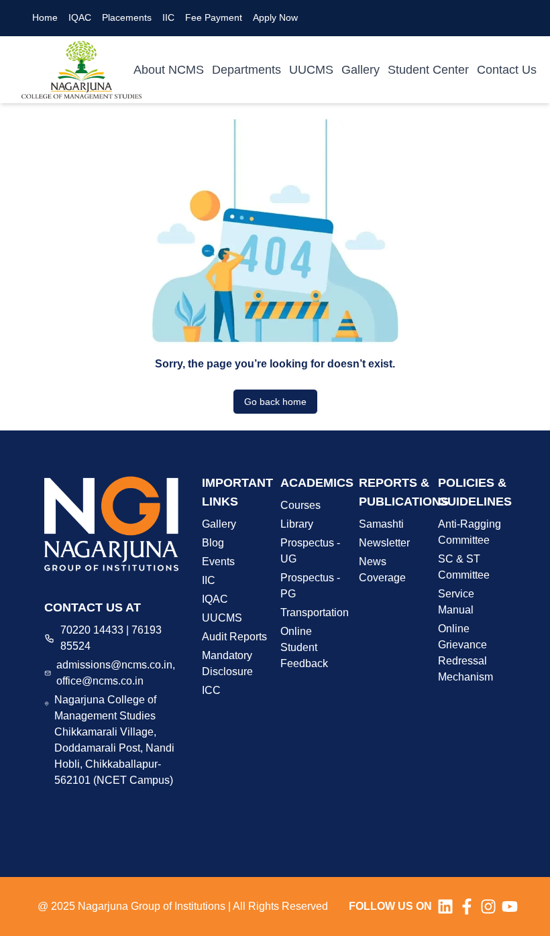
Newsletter (384, 542)
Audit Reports (234, 636)
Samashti (381, 524)
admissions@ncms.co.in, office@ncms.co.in (115, 673)
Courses (300, 505)
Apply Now (275, 17)
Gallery (360, 69)
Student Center (428, 69)
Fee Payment (213, 17)
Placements (127, 17)
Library (296, 524)
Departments (246, 69)
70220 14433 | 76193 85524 (111, 638)
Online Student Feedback (304, 647)
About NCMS (168, 69)
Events (218, 561)
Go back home (275, 401)
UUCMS (311, 69)
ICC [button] (211, 690)
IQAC (79, 17)
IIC (168, 17)
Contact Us (507, 69)
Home (45, 17)
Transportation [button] (314, 612)
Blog (213, 542)
